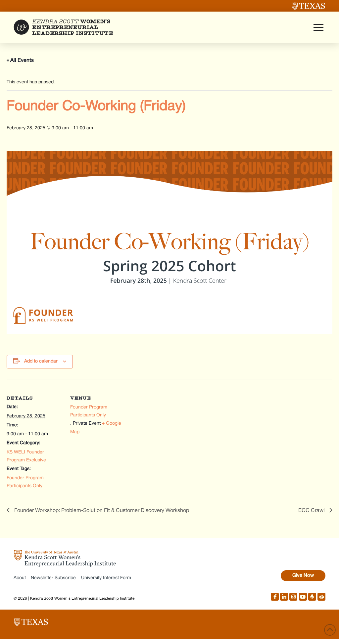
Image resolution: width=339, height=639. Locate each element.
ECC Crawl (312, 510)
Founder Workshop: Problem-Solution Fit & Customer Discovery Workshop (101, 510)
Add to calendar (41, 361)
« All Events (20, 60)
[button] (318, 27)
